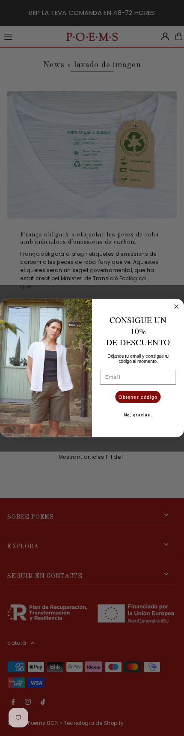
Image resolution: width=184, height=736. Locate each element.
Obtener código (138, 396)
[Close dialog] (176, 306)
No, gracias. (138, 415)
